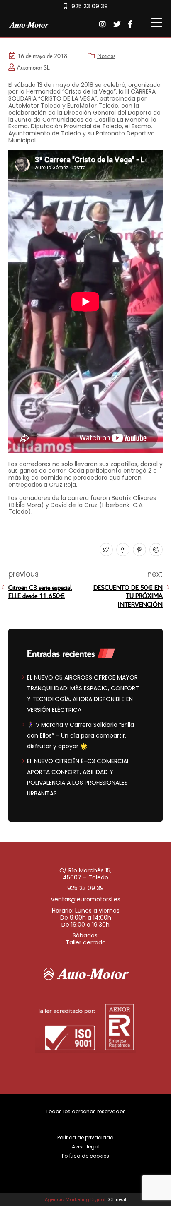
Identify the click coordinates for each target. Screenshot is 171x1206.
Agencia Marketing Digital (75, 1199)
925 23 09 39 (89, 6)
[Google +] (155, 550)
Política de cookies (85, 1155)
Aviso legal (86, 1146)
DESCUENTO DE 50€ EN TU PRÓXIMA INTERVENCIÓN (128, 596)
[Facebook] (121, 550)
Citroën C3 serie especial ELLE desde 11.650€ (40, 591)
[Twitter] (105, 550)
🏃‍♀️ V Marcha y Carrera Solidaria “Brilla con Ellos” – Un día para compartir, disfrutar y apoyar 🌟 (80, 735)
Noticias (106, 56)
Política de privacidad (85, 1137)
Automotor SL (33, 67)
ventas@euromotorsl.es (85, 899)
